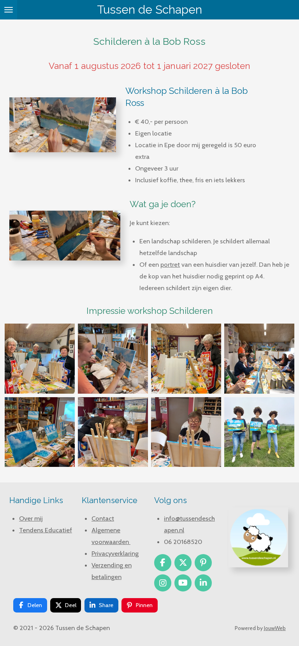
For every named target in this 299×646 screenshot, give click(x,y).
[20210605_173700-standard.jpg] (259, 431)
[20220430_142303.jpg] (259, 358)
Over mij (31, 518)
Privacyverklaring (115, 553)
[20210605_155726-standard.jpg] (113, 358)
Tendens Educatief (45, 530)
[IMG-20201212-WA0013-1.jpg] (39, 358)
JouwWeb (275, 628)
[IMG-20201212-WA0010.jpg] (186, 358)
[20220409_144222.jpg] (186, 431)
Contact (102, 518)
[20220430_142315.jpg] (39, 431)
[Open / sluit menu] (8, 9)
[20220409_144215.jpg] (113, 431)
